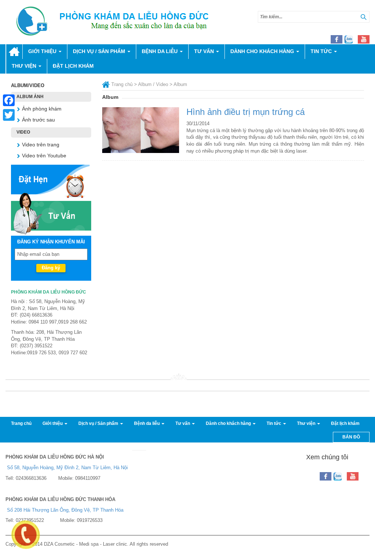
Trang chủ (14, 51)
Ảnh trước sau (38, 120)
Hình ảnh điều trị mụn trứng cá (245, 112)
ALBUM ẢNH (30, 96)
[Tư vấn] (51, 213)
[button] (363, 17)
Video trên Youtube (44, 155)
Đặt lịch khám (73, 66)
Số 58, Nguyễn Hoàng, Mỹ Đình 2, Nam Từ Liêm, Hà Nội (67, 467)
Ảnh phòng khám (42, 109)
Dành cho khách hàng (263, 51)
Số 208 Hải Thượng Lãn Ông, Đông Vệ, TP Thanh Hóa (65, 510)
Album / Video (153, 84)
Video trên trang (40, 144)
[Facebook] (8, 100)
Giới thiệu (43, 51)
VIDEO (23, 132)
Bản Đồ (351, 437)
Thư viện (25, 66)
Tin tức (322, 51)
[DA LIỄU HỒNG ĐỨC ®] (120, 21)
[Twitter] (8, 115)
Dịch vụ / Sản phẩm (100, 51)
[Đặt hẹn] (51, 180)
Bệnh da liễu (160, 51)
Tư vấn (204, 51)
